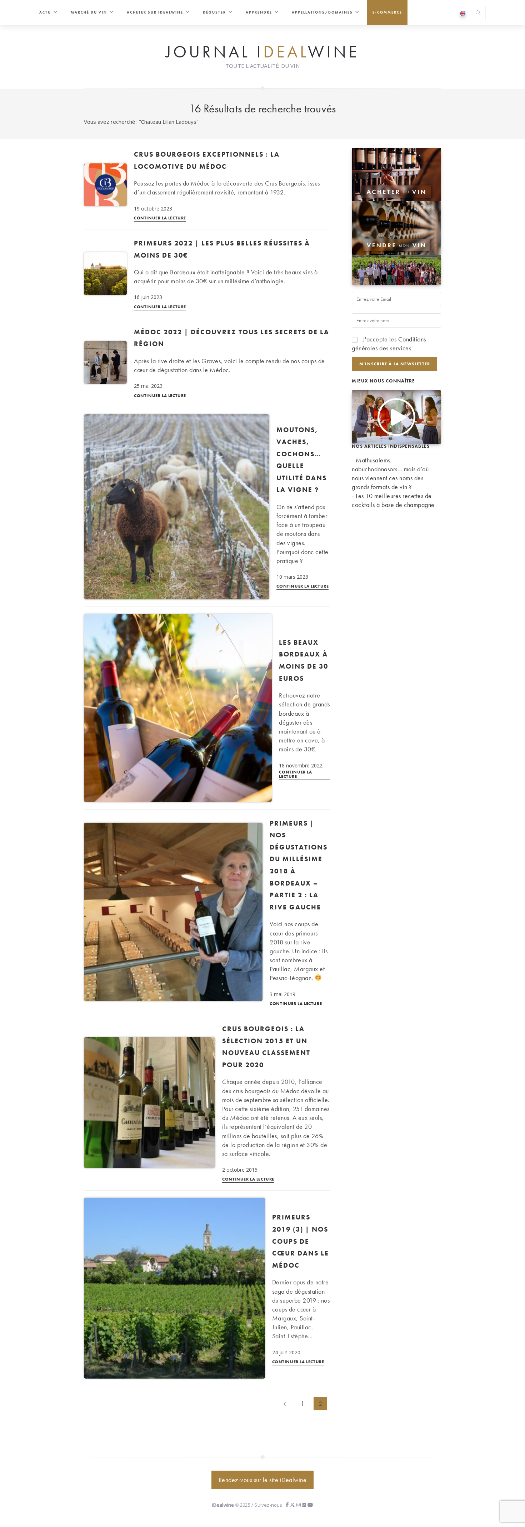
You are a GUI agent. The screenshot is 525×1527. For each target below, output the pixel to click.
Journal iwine (262, 52)
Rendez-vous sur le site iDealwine (263, 1480)
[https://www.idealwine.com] (396, 173)
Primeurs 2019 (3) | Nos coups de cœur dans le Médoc (300, 1241)
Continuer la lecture (160, 218)
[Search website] (478, 14)
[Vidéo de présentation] (396, 416)
